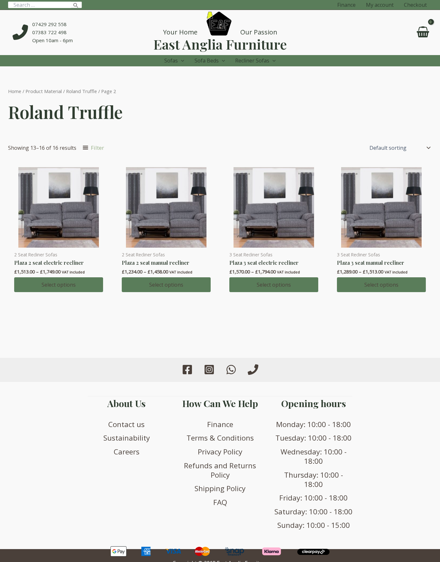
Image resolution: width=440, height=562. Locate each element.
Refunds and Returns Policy (220, 470)
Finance (220, 424)
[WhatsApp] (231, 369)
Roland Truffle (81, 91)
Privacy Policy (220, 452)
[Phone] (253, 369)
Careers (126, 452)
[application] (181, 60)
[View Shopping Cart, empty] (423, 32)
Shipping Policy (220, 488)
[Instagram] (209, 369)
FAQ (220, 502)
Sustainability (126, 438)
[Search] (76, 5)
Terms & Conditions (220, 438)
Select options (59, 284)
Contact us (126, 424)
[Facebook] (187, 369)
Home (14, 91)
